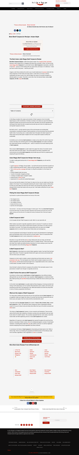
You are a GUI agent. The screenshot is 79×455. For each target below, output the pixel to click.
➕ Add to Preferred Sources (32, 49)
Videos (9, 450)
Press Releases (56, 445)
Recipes (58, 8)
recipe (20, 78)
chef (34, 332)
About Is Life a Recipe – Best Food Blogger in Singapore (20, 445)
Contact (65, 8)
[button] (15, 30)
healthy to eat (37, 236)
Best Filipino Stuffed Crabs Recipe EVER (33, 372)
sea (19, 179)
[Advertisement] (39, 17)
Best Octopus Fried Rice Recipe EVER (48, 372)
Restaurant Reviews (21, 8)
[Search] (23, 4)
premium (45, 72)
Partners (40, 445)
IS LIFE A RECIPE (33, 452)
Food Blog (13, 8)
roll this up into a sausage (19, 169)
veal (29, 323)
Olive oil (21, 177)
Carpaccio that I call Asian (45, 61)
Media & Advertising (48, 445)
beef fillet (24, 278)
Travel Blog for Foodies (50, 8)
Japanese (16, 165)
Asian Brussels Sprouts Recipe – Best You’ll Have (48, 353)
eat (27, 239)
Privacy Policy (40, 447)
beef (14, 66)
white (11, 307)
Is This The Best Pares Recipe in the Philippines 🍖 (18, 353)
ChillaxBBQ (58, 442)
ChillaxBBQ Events (66, 442)
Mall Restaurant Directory (39, 8)
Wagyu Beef (29, 244)
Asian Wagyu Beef (32, 160)
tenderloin (14, 261)
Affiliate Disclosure (65, 445)
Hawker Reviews (30, 8)
